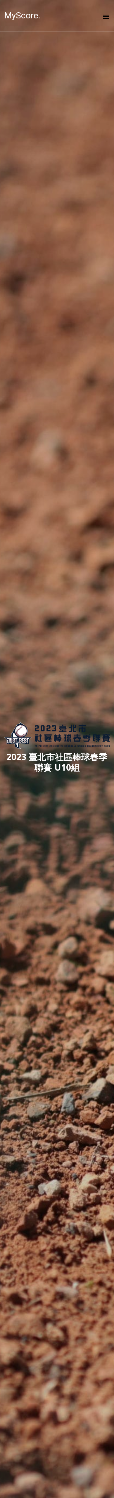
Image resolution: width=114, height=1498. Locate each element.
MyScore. (22, 15)
